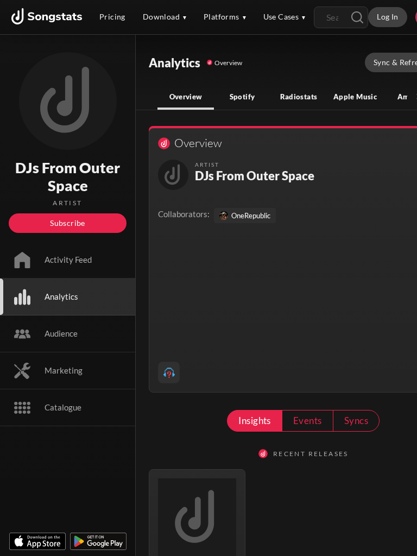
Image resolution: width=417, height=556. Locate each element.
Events (307, 420)
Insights (254, 420)
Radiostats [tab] (299, 96)
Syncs (356, 420)
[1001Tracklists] (169, 372)
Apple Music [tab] (355, 96)
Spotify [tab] (242, 96)
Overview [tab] (186, 96)
